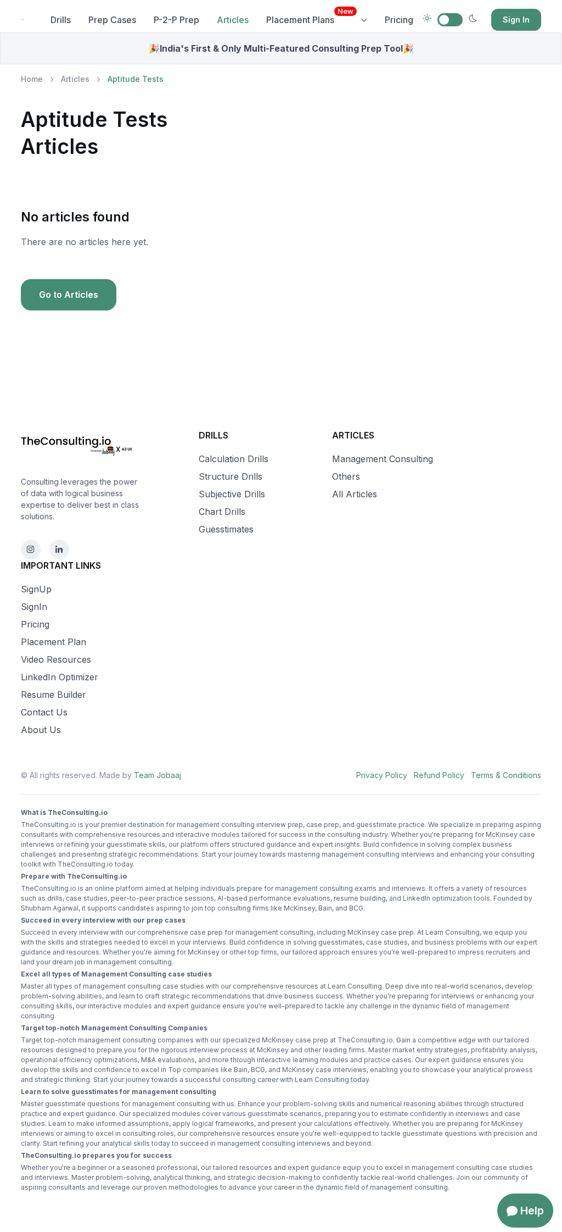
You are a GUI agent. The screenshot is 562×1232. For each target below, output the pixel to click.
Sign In (516, 19)
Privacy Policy (381, 775)
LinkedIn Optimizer (59, 677)
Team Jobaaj (157, 775)
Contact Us (44, 712)
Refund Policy (439, 775)
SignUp (36, 589)
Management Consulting (382, 458)
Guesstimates (226, 529)
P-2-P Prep (176, 19)
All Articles (354, 494)
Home (32, 79)
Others (346, 476)
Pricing (399, 19)
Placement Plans (309, 16)
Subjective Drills (232, 494)
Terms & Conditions (506, 775)
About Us (41, 729)
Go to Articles (68, 294)
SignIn (34, 606)
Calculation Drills (233, 458)
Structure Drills (230, 476)
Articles (75, 79)
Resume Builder (53, 694)
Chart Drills (222, 511)
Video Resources (56, 659)
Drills (60, 19)
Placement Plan (53, 641)
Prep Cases (112, 19)
